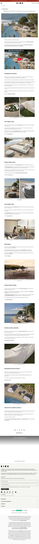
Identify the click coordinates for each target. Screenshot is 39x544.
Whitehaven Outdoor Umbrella (17, 323)
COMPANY (3, 506)
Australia (3, 494)
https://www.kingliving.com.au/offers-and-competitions (19, 528)
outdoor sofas (26, 44)
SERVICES (3, 503)
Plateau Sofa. (10, 174)
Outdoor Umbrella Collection (23, 331)
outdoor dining (31, 44)
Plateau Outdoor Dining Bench (9, 295)
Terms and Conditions (24, 527)
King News (3, 5)
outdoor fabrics (21, 45)
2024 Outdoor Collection (30, 41)
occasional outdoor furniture (14, 45)
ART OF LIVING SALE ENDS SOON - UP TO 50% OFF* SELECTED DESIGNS (18, 0)
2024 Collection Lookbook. (11, 93)
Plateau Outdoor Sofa (19, 164)
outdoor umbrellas (6, 45)
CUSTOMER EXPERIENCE (6, 501)
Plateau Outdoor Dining (24, 288)
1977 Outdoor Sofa (15, 117)
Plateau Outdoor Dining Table (10, 294)
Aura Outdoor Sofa (18, 403)
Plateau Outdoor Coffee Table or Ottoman (21, 172)
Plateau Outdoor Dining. (9, 299)
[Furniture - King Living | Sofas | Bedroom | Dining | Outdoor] (20, 3)
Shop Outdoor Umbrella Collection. (9, 340)
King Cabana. (9, 255)
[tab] (19, 499)
